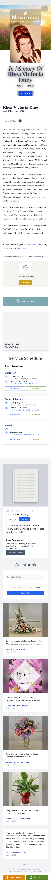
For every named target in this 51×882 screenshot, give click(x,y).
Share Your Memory (15, 553)
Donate (25, 282)
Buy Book (24, 519)
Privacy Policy (18, 872)
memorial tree (31, 244)
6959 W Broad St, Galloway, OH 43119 (24, 434)
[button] (26, 620)
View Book (12, 519)
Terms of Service (31, 872)
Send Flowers (36, 439)
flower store (21, 248)
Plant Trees (36, 388)
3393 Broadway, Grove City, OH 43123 (24, 384)
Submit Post (25, 593)
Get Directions (15, 388)
